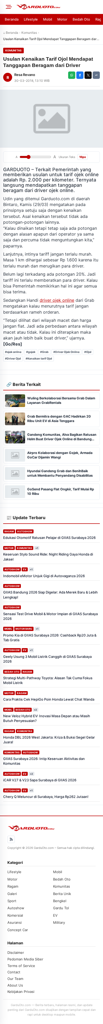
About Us (15, 985)
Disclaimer (15, 952)
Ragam (9, 531)
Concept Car (17, 930)
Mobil (47, 19)
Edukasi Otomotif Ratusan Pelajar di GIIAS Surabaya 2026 (49, 537)
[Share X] (88, 75)
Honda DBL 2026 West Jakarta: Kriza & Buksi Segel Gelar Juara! (49, 739)
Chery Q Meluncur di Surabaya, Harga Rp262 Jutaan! (45, 797)
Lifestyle (31, 19)
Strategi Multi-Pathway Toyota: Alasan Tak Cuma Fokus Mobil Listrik (47, 680)
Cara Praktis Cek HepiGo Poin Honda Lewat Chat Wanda (48, 699)
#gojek (30, 352)
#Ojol (87, 352)
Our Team (15, 979)
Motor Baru (24, 628)
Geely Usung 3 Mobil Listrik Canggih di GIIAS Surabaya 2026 (47, 658)
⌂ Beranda (10, 33)
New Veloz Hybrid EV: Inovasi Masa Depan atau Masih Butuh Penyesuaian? (46, 718)
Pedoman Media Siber (25, 959)
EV (24, 569)
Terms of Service (21, 966)
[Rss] (11, 839)
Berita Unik (62, 894)
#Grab (44, 352)
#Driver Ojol (13, 358)
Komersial (15, 915)
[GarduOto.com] (58, 6)
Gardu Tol (61, 908)
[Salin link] (96, 75)
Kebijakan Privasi (20, 991)
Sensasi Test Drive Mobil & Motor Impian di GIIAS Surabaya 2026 (50, 616)
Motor (62, 19)
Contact (13, 972)
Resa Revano (24, 75)
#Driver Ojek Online (66, 352)
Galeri (12, 894)
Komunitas (29, 33)
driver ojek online (57, 300)
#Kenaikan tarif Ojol (39, 358)
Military (59, 922)
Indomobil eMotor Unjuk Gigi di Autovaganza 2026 (44, 576)
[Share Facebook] (79, 75)
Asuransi (14, 922)
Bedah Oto (81, 19)
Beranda (11, 19)
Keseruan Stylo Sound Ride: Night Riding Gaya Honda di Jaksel (48, 556)
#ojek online (13, 352)
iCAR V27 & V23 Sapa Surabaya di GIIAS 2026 (39, 780)
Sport (11, 901)
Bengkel (59, 901)
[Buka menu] (8, 7)
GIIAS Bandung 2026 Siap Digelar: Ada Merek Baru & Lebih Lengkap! (50, 594)
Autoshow (24, 531)
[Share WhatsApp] (71, 75)
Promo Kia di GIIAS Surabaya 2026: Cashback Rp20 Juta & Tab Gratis (49, 637)
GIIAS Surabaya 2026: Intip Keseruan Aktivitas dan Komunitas (44, 761)
